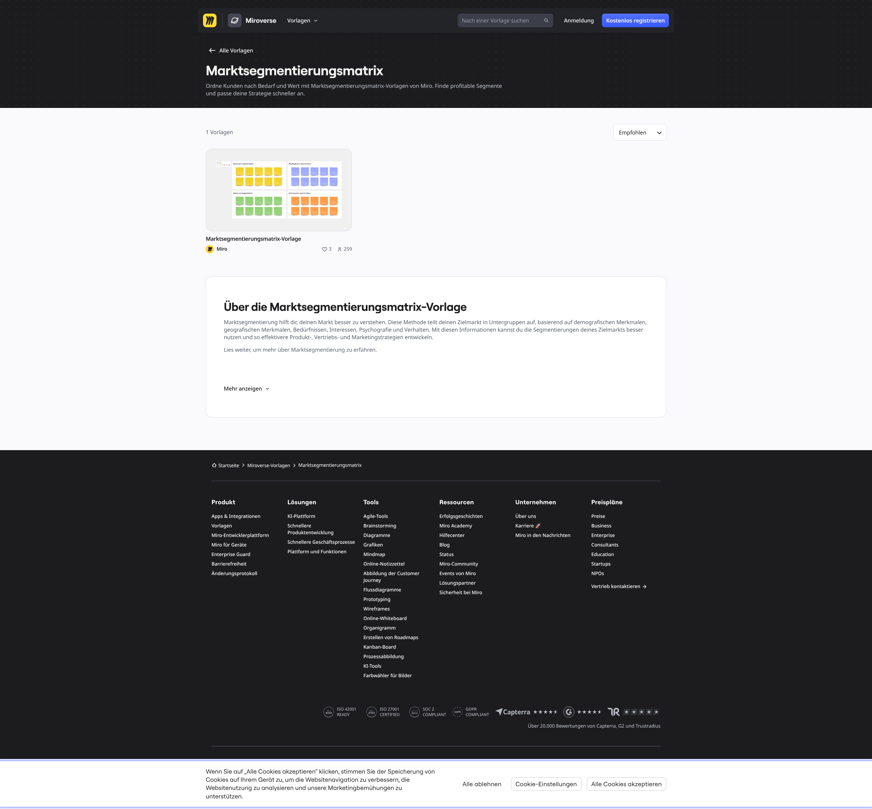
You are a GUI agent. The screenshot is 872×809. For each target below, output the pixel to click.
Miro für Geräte (229, 545)
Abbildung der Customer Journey (391, 577)
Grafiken (373, 545)
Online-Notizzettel (384, 564)
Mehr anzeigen (243, 388)
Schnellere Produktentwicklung (310, 529)
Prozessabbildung (383, 656)
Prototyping (376, 599)
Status (446, 554)
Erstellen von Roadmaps (390, 637)
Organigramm (379, 628)
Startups (601, 564)
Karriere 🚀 (528, 526)
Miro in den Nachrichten (543, 535)
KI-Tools (372, 666)
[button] (639, 132)
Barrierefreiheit (229, 564)
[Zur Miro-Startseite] (210, 20)
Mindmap (374, 554)
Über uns (525, 516)
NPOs (597, 573)
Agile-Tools (375, 516)
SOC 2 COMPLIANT (434, 712)
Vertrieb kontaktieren (615, 586)
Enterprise (603, 535)
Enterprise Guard (231, 554)
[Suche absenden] (546, 20)
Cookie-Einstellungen (546, 784)
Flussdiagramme (382, 590)
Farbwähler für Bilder (387, 675)
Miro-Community (458, 564)
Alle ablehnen (482, 784)
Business (601, 526)
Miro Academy (455, 526)
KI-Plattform (301, 516)
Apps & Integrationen (236, 516)
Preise (598, 516)
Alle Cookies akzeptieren (626, 784)
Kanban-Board (379, 647)
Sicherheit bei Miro (460, 592)
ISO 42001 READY (346, 712)
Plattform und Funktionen (316, 552)
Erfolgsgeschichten (461, 516)
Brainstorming (379, 526)
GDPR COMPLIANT (477, 712)
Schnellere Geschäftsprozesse (321, 542)
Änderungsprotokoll (234, 573)
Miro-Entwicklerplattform (240, 535)
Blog (444, 545)
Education (602, 554)
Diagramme (376, 535)
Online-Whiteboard (385, 618)
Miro (222, 249)
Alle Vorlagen (236, 50)
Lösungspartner (457, 583)
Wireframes (376, 609)
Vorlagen (222, 526)
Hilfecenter (452, 535)
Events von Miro (457, 573)
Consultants (605, 545)
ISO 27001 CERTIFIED (390, 712)
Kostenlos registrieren (635, 20)
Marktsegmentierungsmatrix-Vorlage (253, 238)
